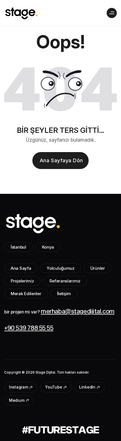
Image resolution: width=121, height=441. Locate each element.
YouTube (54, 387)
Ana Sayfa (21, 268)
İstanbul (18, 247)
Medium (17, 400)
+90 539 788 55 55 (28, 327)
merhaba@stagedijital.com (77, 311)
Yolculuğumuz (60, 268)
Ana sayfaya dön (61, 160)
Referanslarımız (65, 281)
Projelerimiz (22, 281)
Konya (48, 247)
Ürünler (97, 268)
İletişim (64, 293)
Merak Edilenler (26, 293)
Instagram (19, 387)
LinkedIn (87, 387)
